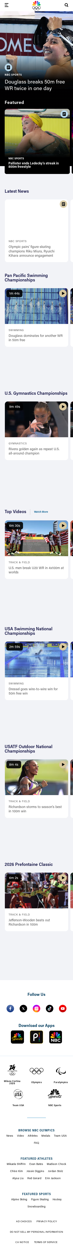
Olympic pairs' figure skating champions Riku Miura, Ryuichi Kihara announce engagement (31, 251)
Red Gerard (34, 1178)
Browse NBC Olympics (36, 1130)
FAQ (36, 1143)
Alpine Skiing (19, 1199)
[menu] (6, 5)
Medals (45, 1136)
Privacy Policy (46, 1221)
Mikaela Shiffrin (16, 1164)
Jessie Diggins (35, 1171)
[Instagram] (36, 1008)
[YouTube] (62, 1008)
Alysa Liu (18, 1178)
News (9, 1136)
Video (20, 1136)
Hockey (57, 1199)
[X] (23, 1008)
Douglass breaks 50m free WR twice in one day (35, 85)
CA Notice (22, 1242)
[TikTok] (49, 1008)
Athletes (33, 1136)
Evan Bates (36, 1164)
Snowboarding (36, 1207)
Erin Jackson (53, 1178)
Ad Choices (24, 1221)
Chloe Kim (16, 1171)
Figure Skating (40, 1199)
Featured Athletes (37, 1159)
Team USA (60, 1136)
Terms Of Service (46, 1242)
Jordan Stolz (55, 1171)
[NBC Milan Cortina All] (36, 5)
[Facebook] (10, 1008)
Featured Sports (36, 1194)
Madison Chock (56, 1164)
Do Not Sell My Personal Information (36, 1232)
